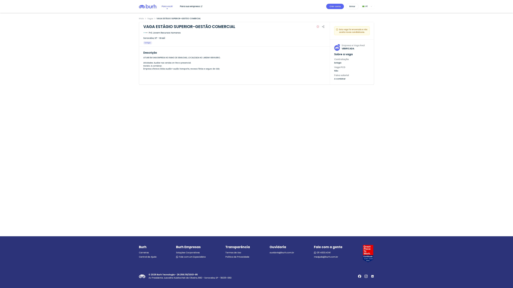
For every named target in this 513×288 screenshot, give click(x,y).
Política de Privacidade (237, 256)
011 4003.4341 (324, 252)
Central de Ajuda (147, 256)
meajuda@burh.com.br (326, 256)
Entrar (352, 6)
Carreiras (144, 252)
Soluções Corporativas (188, 252)
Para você (167, 6)
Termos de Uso (233, 252)
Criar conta (335, 6)
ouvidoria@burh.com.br (282, 252)
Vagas (150, 18)
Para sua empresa (190, 6)
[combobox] (367, 6)
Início (141, 18)
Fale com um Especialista (192, 256)
